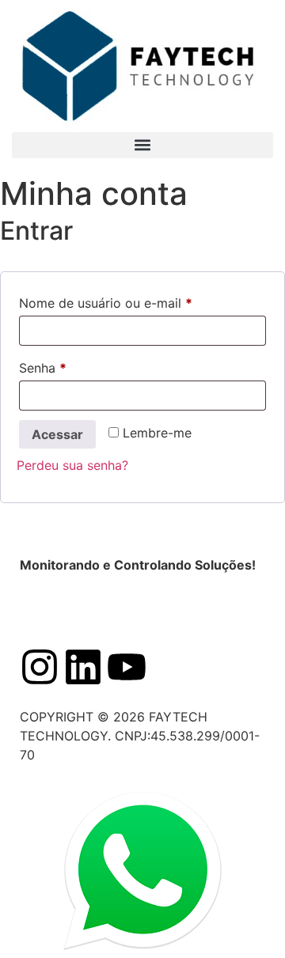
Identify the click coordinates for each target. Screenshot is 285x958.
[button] (142, 145)
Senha (77, 365)
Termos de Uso (214, 611)
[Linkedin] (83, 667)
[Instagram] (39, 667)
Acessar (57, 434)
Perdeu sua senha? (72, 465)
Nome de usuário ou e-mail (139, 300)
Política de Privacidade (89, 611)
